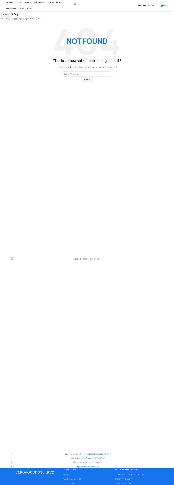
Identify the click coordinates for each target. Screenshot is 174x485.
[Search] (156, 5)
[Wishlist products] (159, 5)
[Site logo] (87, 5)
